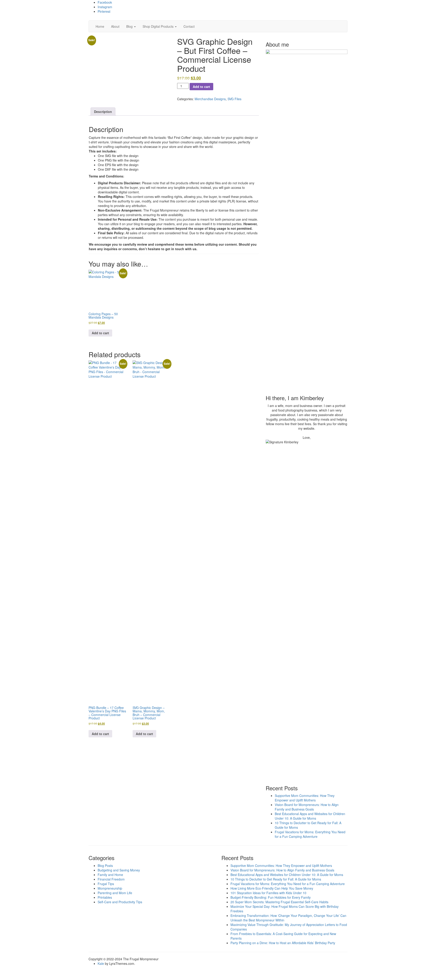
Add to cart (201, 86)
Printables (105, 897)
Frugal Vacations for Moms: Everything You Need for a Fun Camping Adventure (310, 834)
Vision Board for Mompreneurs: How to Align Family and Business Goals (307, 806)
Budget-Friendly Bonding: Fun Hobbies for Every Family (270, 897)
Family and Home (110, 874)
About (115, 26)
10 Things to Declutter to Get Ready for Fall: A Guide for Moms (275, 879)
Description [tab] (103, 111)
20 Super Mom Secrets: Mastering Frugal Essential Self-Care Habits (279, 902)
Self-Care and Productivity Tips (120, 902)
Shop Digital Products (158, 26)
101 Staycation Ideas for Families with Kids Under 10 (268, 893)
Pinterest (104, 11)
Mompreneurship (110, 888)
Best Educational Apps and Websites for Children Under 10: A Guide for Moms (310, 816)
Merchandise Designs (210, 99)
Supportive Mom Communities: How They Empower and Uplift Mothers (304, 797)
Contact (189, 26)
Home (100, 26)
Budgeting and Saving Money (119, 870)
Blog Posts (105, 865)
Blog (130, 26)
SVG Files (234, 99)
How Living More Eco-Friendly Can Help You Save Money (271, 888)
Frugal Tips (106, 883)
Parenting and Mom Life (115, 893)
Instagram (105, 7)
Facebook (105, 2)
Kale (101, 963)
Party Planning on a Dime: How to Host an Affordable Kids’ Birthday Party (282, 943)
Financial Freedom (111, 879)
